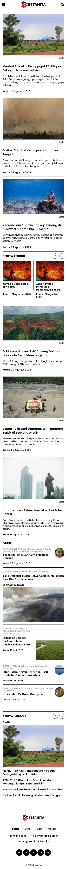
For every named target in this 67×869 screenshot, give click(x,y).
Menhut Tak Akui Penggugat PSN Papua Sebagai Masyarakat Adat (32, 68)
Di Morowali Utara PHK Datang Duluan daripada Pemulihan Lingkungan (31, 353)
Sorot (28, 828)
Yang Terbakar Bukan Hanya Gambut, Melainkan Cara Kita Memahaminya (33, 577)
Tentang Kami (18, 835)
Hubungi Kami (26, 841)
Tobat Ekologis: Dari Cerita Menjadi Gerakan (25, 556)
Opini (40, 828)
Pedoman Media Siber (45, 835)
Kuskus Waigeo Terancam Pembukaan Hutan (33, 789)
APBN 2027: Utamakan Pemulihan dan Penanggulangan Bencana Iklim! (27, 781)
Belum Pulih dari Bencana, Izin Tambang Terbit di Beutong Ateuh (33, 431)
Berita (16, 828)
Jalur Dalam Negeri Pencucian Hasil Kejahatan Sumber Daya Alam (25, 673)
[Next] (61, 256)
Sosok (52, 828)
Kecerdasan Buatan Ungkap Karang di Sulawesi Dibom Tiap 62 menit (32, 227)
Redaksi (44, 841)
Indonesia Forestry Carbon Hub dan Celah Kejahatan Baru (16, 641)
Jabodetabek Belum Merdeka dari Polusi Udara (33, 512)
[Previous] (55, 256)
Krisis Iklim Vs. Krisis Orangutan (23, 694)
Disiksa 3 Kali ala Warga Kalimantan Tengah (30, 152)
